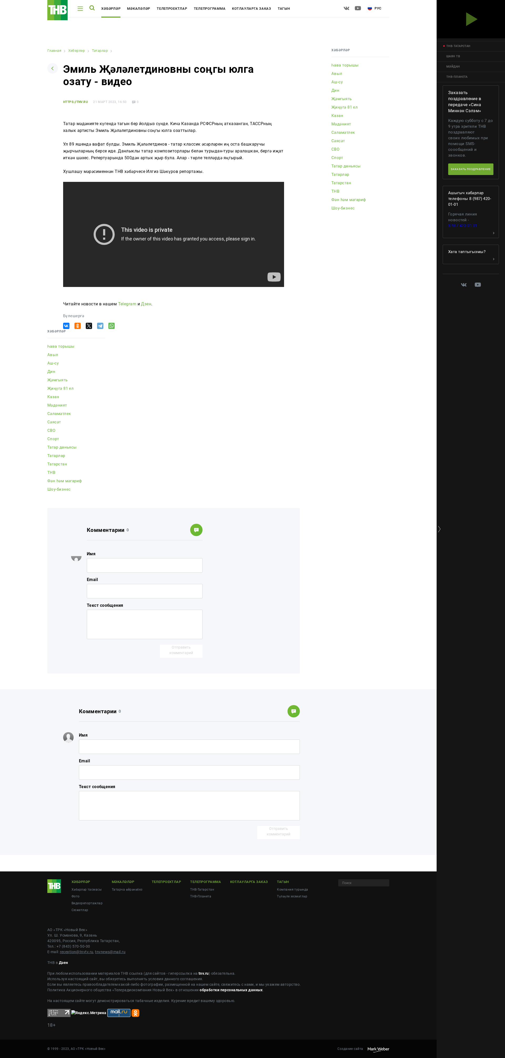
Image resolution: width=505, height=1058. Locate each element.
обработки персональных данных (231, 990)
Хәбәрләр (110, 9)
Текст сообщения (105, 605)
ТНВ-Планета (200, 896)
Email (92, 579)
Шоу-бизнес (58, 489)
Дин (51, 371)
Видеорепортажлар (87, 903)
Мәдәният (57, 405)
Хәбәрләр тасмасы (87, 889)
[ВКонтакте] (66, 326)
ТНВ (51, 472)
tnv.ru (204, 973)
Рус (377, 8)
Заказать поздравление (471, 169)
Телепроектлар (172, 9)
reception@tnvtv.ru (76, 952)
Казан (53, 396)
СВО (51, 430)
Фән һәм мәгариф (64, 481)
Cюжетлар (80, 910)
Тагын (284, 9)
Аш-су (53, 363)
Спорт (53, 438)
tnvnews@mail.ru (110, 952)
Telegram (127, 303)
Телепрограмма (210, 9)
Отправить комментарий (181, 650)
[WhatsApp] (111, 326)
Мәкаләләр (138, 9)
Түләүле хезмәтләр (292, 896)
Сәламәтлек (59, 413)
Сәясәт (54, 422)
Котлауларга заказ (251, 9)
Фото (76, 896)
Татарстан (57, 464)
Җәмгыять (57, 380)
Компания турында (292, 889)
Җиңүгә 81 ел (60, 388)
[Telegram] (100, 326)
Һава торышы (61, 346)
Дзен (146, 303)
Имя (91, 553)
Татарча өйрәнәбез (127, 889)
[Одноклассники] (77, 326)
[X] (89, 326)
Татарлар (56, 455)
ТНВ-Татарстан (202, 889)
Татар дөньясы (62, 447)
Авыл (52, 354)
